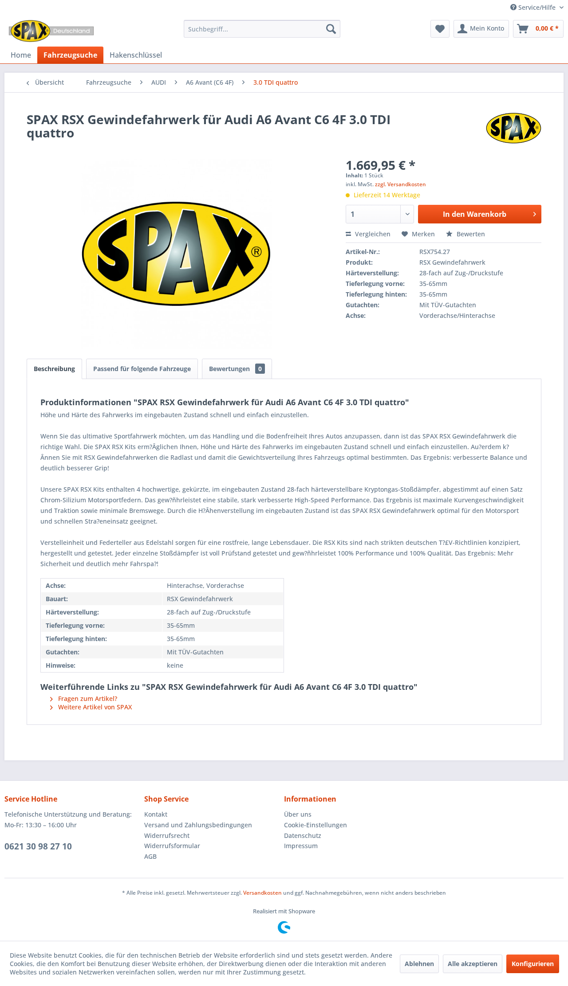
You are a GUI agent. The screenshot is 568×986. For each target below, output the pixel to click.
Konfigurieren (533, 963)
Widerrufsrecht (166, 835)
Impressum (301, 845)
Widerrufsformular (172, 845)
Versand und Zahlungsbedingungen (198, 825)
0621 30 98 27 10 (38, 846)
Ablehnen (419, 963)
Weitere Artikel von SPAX (94, 707)
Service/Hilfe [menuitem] (537, 7)
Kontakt (155, 814)
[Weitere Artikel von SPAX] (513, 128)
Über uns (298, 814)
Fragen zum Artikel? (86, 698)
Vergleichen (371, 234)
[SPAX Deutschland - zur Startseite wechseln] (51, 31)
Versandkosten (262, 892)
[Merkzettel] (440, 29)
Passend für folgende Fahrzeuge (142, 368)
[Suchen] (331, 29)
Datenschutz (302, 835)
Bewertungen (235, 368)
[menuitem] (262, 29)
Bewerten (470, 234)
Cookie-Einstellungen (315, 825)
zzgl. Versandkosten (400, 184)
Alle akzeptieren (472, 963)
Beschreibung (54, 368)
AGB (150, 856)
